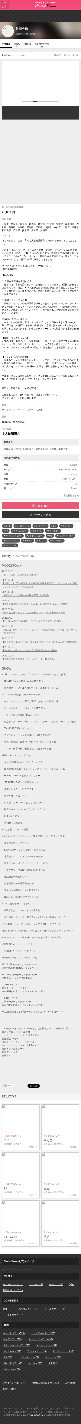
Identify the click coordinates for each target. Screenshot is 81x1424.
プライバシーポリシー (14, 1382)
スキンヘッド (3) (11, 1369)
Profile (6, 43)
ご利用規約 (70, 1382)
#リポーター (66, 526)
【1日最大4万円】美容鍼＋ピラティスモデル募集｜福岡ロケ (32, 621)
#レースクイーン (22, 526)
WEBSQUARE (35, 1415)
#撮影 (53, 526)
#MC (6, 531)
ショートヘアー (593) (14, 1333)
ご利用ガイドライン (28, 1309)
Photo (27, 43)
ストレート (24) (53, 1357)
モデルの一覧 (56, 1284)
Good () (42, 505)
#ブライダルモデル (35, 536)
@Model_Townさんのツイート (17, 1269)
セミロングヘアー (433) (41, 1339)
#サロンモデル (56, 541)
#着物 (49, 536)
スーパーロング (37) (46, 1345)
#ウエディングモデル (13, 536)
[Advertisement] (40, 15)
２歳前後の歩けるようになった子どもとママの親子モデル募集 (33, 612)
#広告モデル (36, 531)
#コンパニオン (53, 531)
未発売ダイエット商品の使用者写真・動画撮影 (25, 595)
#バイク (7, 526)
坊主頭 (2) (53, 1363)
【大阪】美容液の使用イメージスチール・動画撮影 (28, 659)
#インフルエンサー (65, 536)
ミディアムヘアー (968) (43, 1333)
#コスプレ (41, 541)
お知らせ (7, 1309)
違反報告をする (71, 495)
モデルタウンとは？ (13, 1284)
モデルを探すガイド (13, 1315)
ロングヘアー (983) (12, 1339)
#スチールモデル (19, 531)
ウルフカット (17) (12, 1351)
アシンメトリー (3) (37, 1351)
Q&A (17, 45)
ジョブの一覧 (36, 1284)
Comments (42, 45)
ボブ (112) (8, 1357)
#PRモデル (27, 541)
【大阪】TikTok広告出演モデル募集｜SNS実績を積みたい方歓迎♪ (35, 604)
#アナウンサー (10, 545)
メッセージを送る (40, 514)
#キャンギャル (40, 526)
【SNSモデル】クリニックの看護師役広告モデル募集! (29, 650)
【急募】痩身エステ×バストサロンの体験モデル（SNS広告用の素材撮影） (40, 642)
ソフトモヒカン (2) (29, 1357)
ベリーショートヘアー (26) (16, 1345)
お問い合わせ (9, 1388)
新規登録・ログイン (13, 1290)
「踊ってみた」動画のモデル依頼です (21, 574)
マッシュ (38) (35, 1363)
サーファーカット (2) (63, 1351)
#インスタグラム (11, 541)
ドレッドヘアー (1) (12, 1363)
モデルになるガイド (55, 1309)
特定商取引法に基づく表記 (45, 1382)
